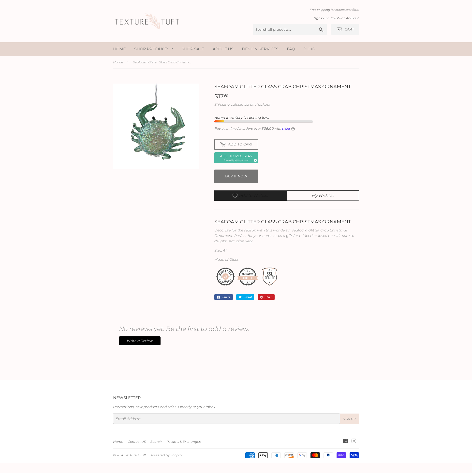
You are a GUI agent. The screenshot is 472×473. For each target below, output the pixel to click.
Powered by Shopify (166, 455)
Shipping (222, 104)
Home (119, 49)
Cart (349, 29)
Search (156, 442)
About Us (223, 49)
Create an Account (345, 18)
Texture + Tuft (135, 455)
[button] (236, 157)
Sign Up (349, 419)
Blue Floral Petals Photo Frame (60, 454)
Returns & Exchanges (183, 442)
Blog (309, 49)
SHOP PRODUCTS (152, 49)
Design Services (260, 49)
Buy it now (236, 176)
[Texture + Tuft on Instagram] (354, 442)
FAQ (291, 49)
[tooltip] (254, 160)
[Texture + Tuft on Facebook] (345, 442)
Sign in (319, 18)
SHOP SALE (193, 49)
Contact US (137, 442)
